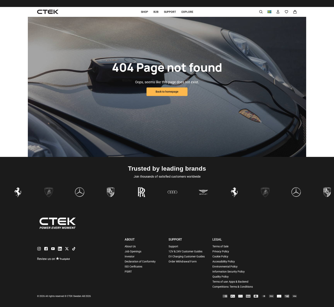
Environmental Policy (225, 266)
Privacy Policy (220, 251)
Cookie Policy (220, 256)
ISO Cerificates (133, 266)
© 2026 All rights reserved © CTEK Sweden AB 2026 (64, 296)
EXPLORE (187, 11)
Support (173, 246)
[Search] (261, 12)
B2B (155, 11)
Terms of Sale (220, 246)
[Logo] (47, 12)
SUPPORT (170, 11)
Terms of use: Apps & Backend (230, 281)
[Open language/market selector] (269, 12)
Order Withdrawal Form (183, 261)
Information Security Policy (228, 271)
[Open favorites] (286, 12)
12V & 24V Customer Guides (185, 251)
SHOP (144, 11)
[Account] (278, 12)
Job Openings (133, 251)
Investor (130, 256)
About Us (130, 246)
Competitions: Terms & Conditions (232, 286)
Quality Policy (220, 276)
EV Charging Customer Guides (187, 256)
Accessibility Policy (223, 261)
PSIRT (128, 271)
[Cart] (295, 12)
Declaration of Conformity (140, 261)
